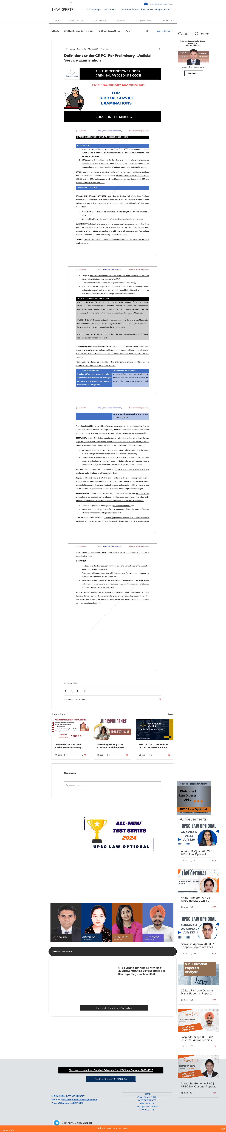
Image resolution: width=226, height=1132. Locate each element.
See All (170, 714)
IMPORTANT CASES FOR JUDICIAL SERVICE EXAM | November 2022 (154, 746)
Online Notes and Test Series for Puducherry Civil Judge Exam (68, 746)
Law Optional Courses (147, 1106)
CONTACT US (146, 1109)
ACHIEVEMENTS (147, 1100)
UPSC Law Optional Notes (109, 31)
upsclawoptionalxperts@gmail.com (79, 1099)
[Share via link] (84, 691)
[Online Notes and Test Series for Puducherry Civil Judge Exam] (70, 729)
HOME (147, 1094)
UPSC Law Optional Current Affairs (78, 31)
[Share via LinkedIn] (78, 691)
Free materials (147, 1103)
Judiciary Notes (71, 683)
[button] (147, 31)
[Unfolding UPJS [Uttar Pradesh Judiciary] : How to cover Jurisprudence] (112, 729)
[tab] (113, 951)
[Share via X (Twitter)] (71, 691)
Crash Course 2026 (146, 1097)
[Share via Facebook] (65, 691)
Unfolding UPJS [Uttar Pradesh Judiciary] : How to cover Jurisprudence (111, 746)
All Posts (55, 31)
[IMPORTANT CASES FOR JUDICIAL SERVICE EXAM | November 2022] (154, 729)
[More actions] (159, 48)
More (127, 31)
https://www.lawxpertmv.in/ (155, 9)
